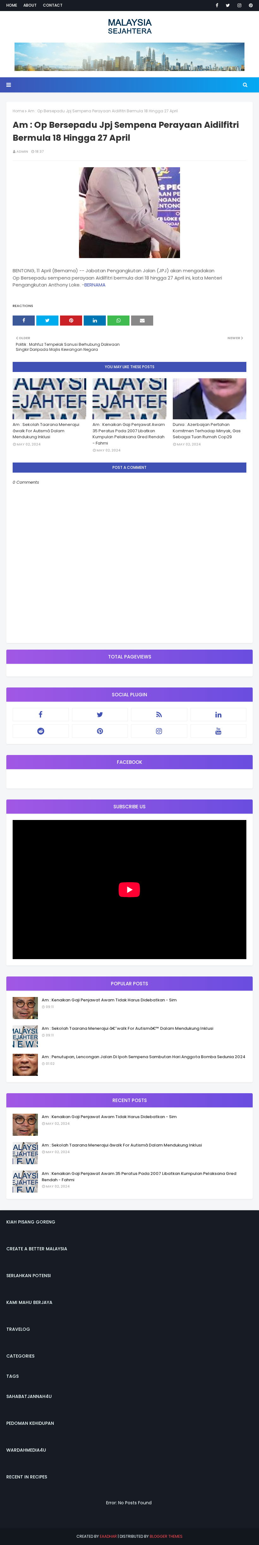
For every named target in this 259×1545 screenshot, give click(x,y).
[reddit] (41, 731)
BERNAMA (94, 284)
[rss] (159, 714)
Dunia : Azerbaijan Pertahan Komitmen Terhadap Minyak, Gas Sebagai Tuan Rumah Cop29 (207, 431)
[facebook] (217, 5)
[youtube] (218, 731)
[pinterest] (250, 5)
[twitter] (228, 5)
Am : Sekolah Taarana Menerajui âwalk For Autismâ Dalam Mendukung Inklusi (46, 431)
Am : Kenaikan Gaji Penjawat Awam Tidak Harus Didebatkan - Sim (109, 1000)
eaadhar (108, 1536)
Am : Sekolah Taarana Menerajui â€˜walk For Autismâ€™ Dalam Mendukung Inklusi (127, 1028)
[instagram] (239, 5)
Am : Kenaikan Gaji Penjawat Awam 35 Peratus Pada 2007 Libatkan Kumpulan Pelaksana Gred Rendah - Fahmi (129, 434)
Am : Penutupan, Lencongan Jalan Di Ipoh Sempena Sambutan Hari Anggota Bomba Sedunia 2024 (143, 1057)
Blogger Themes (166, 1536)
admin (22, 151)
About (30, 5)
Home (11, 5)
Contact (53, 5)
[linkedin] (218, 714)
